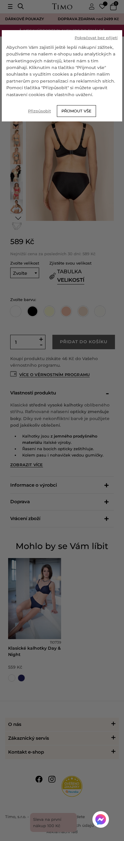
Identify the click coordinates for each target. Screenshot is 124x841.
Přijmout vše (76, 110)
